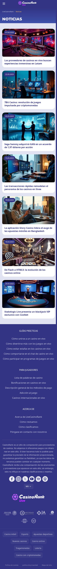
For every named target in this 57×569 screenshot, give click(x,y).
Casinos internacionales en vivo (28, 397)
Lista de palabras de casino (28, 377)
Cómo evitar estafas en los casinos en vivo (28, 348)
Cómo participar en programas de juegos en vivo (28, 358)
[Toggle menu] (4, 3)
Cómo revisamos (28, 421)
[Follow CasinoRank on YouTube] (32, 479)
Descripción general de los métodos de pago (28, 387)
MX (27, 486)
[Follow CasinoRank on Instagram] (18, 479)
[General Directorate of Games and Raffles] (10, 513)
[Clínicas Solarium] (52, 513)
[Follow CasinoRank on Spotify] (38, 479)
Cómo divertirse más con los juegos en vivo (28, 343)
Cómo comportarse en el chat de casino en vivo (28, 353)
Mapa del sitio (47, 565)
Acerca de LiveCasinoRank (28, 416)
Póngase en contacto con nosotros (28, 431)
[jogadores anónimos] (41, 513)
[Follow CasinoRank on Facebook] (12, 479)
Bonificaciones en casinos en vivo (28, 382)
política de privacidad (30, 565)
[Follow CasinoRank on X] (25, 479)
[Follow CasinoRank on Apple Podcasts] (45, 479)
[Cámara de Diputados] (27, 513)
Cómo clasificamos (28, 426)
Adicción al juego (28, 392)
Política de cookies (11, 565)
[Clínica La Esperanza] (24, 521)
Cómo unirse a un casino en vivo (28, 338)
